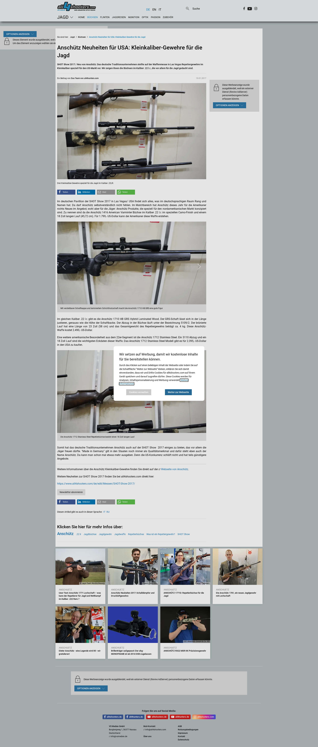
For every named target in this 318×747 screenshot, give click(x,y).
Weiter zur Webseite (178, 392)
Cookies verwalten (138, 392)
